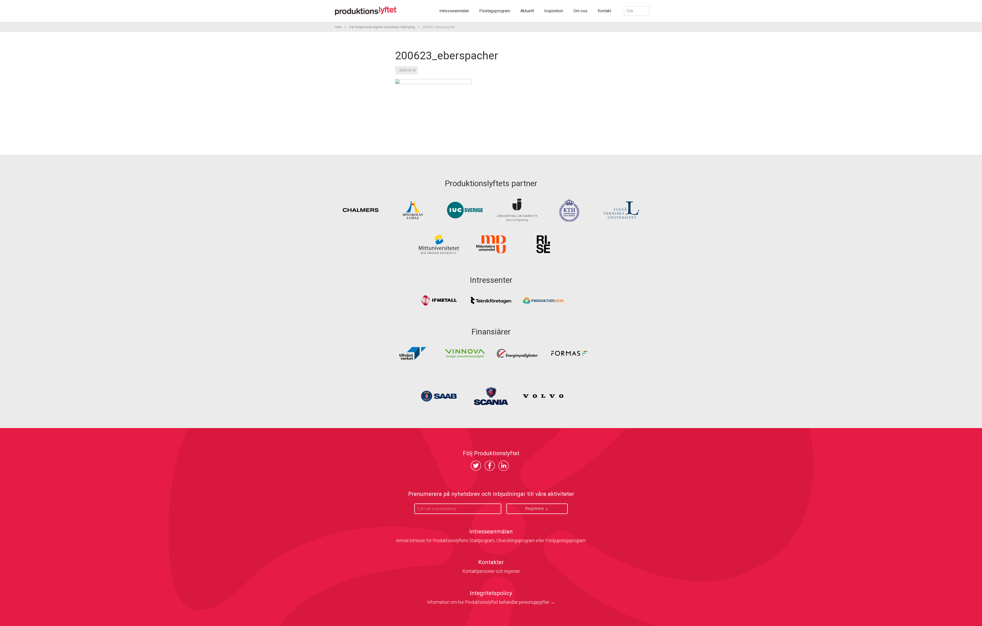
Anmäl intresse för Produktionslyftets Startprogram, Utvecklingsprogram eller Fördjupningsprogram (491, 540)
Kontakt (604, 10)
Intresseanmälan (454, 10)
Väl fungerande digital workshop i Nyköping (382, 27)
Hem (338, 27)
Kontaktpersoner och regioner (491, 571)
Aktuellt (527, 10)
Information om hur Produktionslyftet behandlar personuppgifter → (491, 602)
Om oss (580, 10)
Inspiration (553, 10)
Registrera (534, 508)
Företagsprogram (494, 10)
